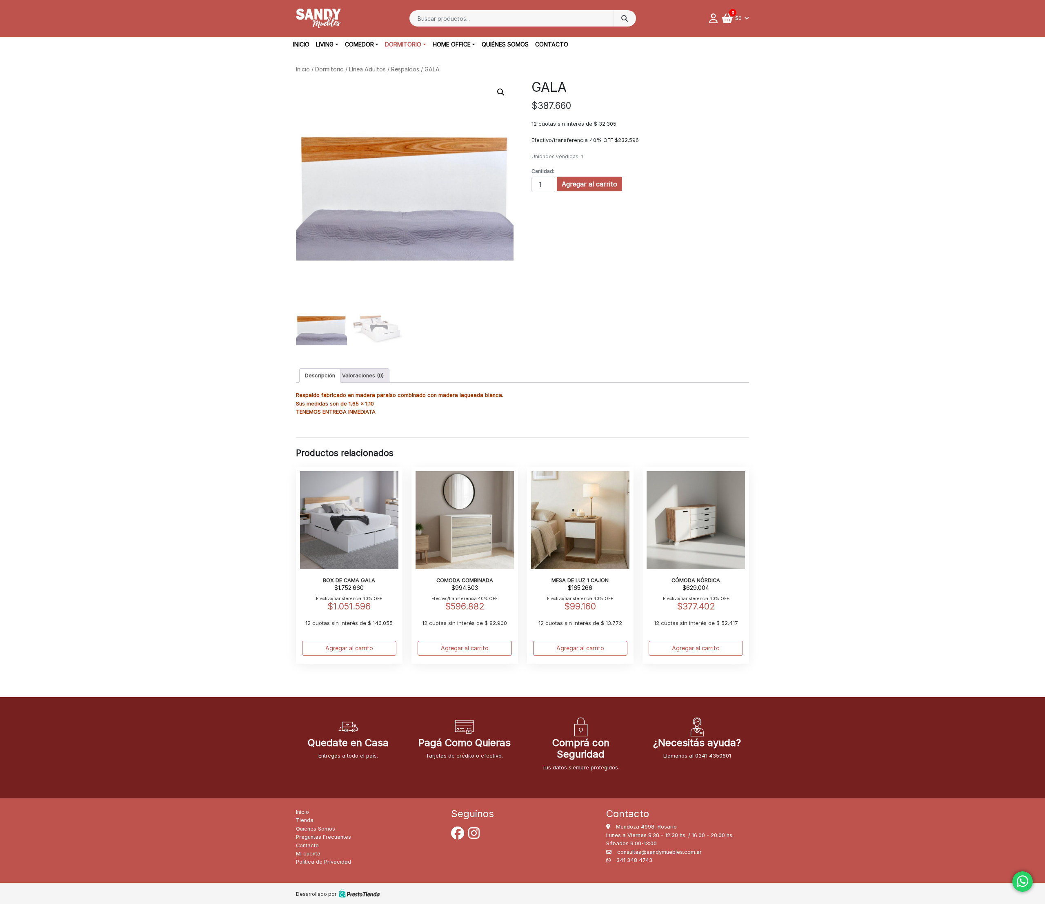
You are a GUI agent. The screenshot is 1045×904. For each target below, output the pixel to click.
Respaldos (405, 69)
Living (325, 44)
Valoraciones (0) (363, 375)
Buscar (624, 18)
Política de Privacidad (323, 862)
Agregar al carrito (589, 184)
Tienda (305, 820)
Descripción (320, 375)
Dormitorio (403, 44)
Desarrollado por (316, 894)
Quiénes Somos (505, 44)
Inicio (301, 44)
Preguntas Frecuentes (323, 837)
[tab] (320, 375)
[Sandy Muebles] (318, 18)
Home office (452, 44)
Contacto (551, 44)
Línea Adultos (367, 69)
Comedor (359, 44)
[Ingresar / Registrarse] (715, 18)
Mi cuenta (308, 854)
